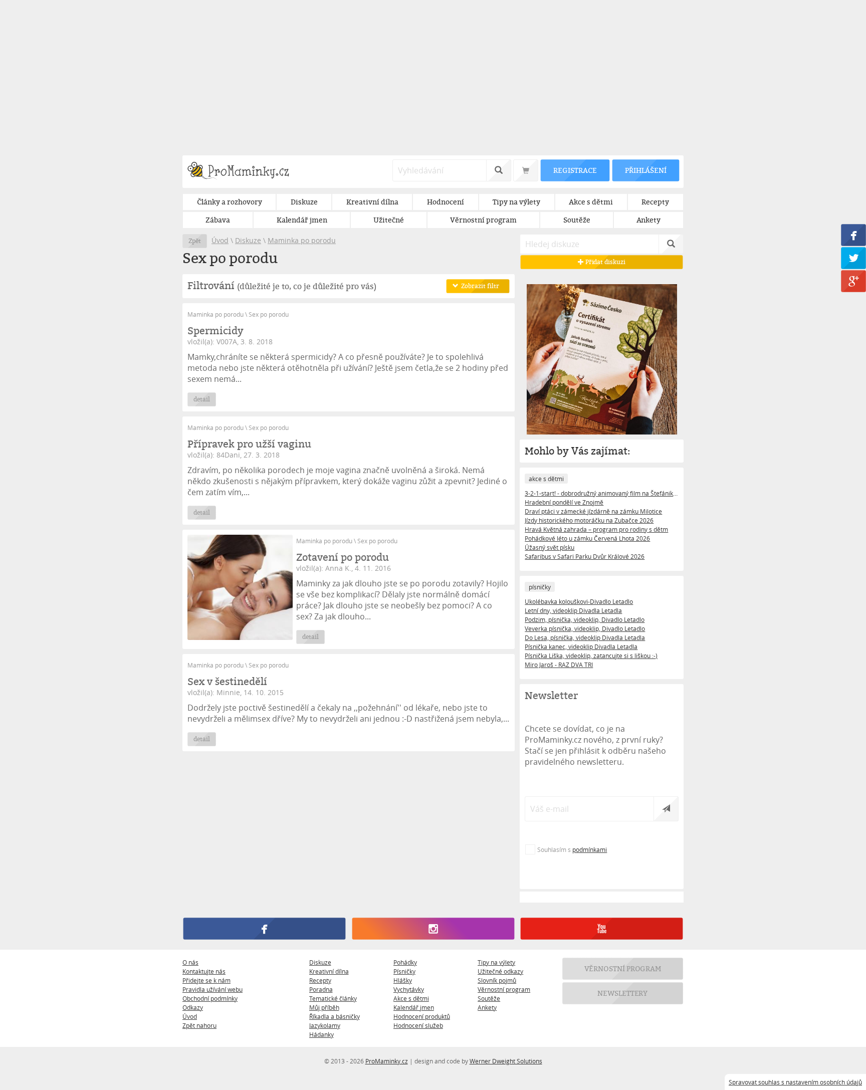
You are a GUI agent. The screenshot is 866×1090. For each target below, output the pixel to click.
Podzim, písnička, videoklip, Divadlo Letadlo (584, 619)
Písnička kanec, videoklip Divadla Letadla (581, 646)
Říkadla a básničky (334, 1016)
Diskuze (248, 240)
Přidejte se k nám (206, 980)
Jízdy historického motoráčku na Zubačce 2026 (589, 520)
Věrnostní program (504, 989)
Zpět (194, 241)
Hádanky (321, 1034)
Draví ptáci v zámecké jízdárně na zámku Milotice (593, 511)
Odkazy (192, 1007)
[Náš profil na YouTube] (602, 929)
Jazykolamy (324, 1025)
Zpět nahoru (199, 1025)
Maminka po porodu (302, 240)
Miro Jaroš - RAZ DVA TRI (559, 665)
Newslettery (623, 993)
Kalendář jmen (413, 1007)
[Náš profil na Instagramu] (433, 929)
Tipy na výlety (496, 962)
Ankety (487, 1007)
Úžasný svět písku (549, 547)
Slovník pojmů (497, 980)
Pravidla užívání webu (212, 989)
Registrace (574, 170)
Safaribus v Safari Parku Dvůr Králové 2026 (584, 556)
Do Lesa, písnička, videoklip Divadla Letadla (585, 637)
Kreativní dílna (329, 971)
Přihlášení (645, 170)
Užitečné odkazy (500, 971)
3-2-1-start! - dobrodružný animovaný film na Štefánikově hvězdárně (602, 493)
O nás (190, 962)
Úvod (220, 240)
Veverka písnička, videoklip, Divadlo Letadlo (585, 628)
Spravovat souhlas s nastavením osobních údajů (795, 1082)
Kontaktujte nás (204, 971)
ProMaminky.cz (386, 1061)
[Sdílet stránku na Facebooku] (853, 235)
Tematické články (333, 998)
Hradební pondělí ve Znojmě (564, 502)
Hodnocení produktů (421, 1016)
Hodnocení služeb (418, 1025)
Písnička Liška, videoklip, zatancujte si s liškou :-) (591, 655)
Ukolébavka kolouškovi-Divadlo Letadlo (579, 601)
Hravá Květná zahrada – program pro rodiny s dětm (596, 529)
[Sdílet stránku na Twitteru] (853, 258)
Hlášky (402, 980)
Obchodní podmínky (210, 998)
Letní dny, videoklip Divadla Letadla (573, 610)
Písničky (404, 971)
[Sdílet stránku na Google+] (853, 281)
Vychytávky (408, 989)
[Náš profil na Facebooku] (264, 929)
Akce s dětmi (411, 998)
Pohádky (405, 962)
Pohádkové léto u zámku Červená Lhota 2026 (587, 538)
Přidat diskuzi (604, 262)
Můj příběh (324, 1007)
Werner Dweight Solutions (506, 1061)
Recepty (320, 980)
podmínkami (589, 849)
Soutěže (489, 998)
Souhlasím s (572, 849)
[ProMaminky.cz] (242, 171)
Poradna (321, 989)
